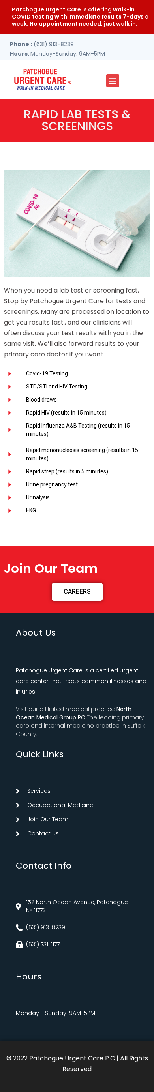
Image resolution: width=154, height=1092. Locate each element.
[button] (112, 80)
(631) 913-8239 (42, 44)
